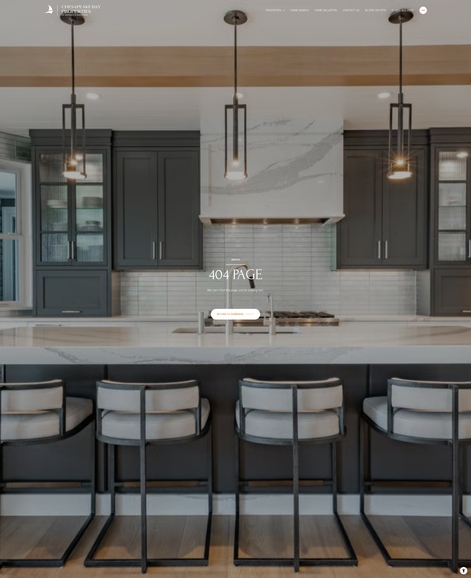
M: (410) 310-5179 (375, 10)
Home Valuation (326, 10)
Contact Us (351, 10)
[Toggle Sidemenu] (423, 10)
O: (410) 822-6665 (403, 10)
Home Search (299, 10)
